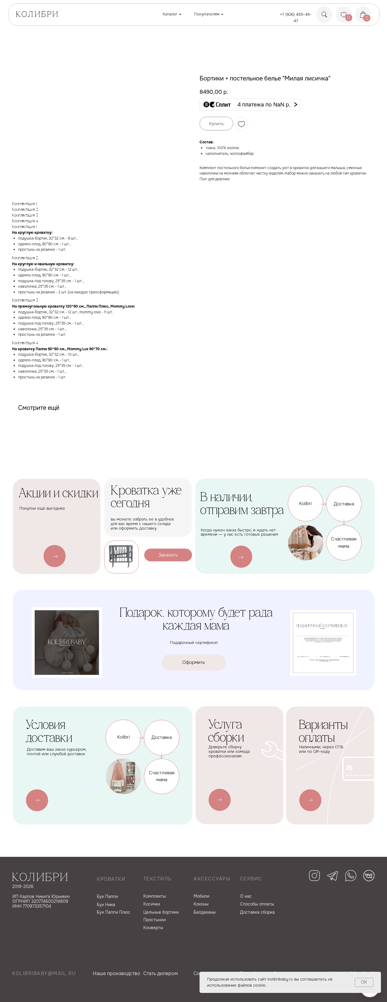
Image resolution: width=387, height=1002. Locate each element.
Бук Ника (106, 904)
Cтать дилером (160, 973)
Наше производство (116, 973)
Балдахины (205, 912)
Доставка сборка (257, 912)
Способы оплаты (257, 904)
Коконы (201, 904)
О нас (246, 896)
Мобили (201, 896)
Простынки (154, 919)
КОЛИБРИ (37, 15)
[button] (250, 105)
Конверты (153, 927)
